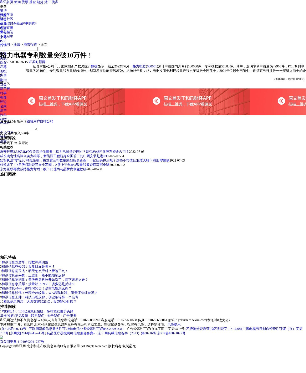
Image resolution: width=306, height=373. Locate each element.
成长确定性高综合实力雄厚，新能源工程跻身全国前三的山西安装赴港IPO (54, 156)
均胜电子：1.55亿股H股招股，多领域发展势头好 (37, 311)
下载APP (6, 36)
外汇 (47, 2)
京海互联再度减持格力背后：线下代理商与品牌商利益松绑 (43, 169)
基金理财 (6, 23)
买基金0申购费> (25, 23)
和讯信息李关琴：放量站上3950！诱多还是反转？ (38, 284)
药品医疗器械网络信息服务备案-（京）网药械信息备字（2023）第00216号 (101, 333)
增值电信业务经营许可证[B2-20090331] (94, 329)
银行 (3, 10)
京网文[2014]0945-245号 (27, 333)
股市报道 (30, 44)
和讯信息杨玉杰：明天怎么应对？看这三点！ (35, 271)
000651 (152, 66)
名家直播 (6, 27)
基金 (32, 2)
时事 (3, 93)
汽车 (3, 115)
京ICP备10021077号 (171, 333)
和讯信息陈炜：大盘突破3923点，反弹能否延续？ (40, 301)
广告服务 (69, 315)
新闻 (17, 2)
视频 (3, 97)
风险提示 (174, 324)
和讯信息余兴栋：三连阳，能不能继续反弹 (33, 275)
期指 (3, 80)
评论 (3, 102)
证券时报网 (37, 62)
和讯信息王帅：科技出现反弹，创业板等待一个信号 (40, 297)
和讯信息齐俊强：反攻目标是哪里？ (28, 266)
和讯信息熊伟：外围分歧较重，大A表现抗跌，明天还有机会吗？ (49, 293)
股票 (25, 2)
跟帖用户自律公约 (40, 121)
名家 (3, 106)
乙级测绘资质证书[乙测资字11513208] (214, 329)
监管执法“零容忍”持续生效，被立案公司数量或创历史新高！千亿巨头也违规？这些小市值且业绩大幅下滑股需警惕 (84, 160)
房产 (3, 110)
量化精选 (6, 32)
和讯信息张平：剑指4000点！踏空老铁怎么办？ (37, 288)
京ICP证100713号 (13, 329)
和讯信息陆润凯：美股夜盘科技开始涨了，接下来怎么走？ (45, 279)
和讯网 (5, 44)
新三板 (5, 89)
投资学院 (6, 14)
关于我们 (53, 315)
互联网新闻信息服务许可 (47, 329)
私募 (3, 67)
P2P (2, 41)
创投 (3, 71)
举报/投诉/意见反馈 (14, 315)
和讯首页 (6, 2)
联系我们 (37, 315)
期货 (40, 2)
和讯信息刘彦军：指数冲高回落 (25, 262)
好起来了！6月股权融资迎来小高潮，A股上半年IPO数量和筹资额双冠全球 (54, 165)
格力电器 (139, 66)
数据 (94, 66)
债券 (55, 2)
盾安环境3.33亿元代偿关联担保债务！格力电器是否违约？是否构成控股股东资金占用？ (64, 151)
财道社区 (6, 19)
